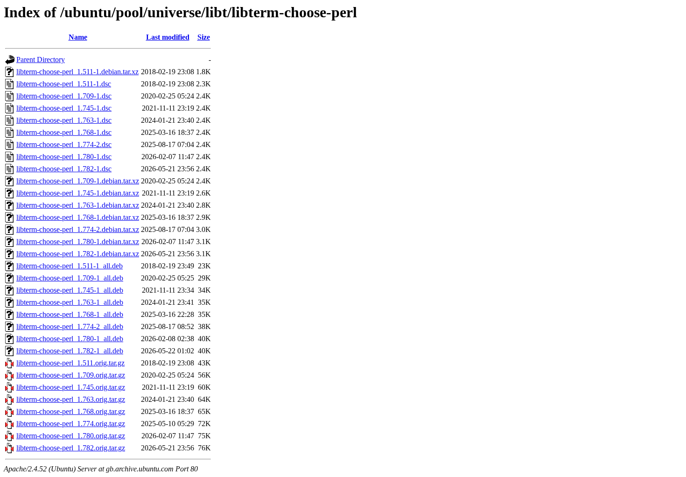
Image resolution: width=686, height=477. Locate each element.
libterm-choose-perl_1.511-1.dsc (63, 84)
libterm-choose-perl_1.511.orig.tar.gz (70, 363)
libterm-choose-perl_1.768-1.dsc (64, 132)
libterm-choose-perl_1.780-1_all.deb (69, 339)
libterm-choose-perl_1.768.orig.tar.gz (70, 411)
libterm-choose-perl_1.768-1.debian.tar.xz (77, 217)
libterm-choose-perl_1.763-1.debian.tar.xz (77, 205)
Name (78, 37)
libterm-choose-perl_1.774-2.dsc (64, 144)
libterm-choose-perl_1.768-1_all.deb (69, 314)
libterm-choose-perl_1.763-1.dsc (64, 120)
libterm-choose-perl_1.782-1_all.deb (69, 351)
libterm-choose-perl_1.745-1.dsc (64, 108)
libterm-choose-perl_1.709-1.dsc (64, 96)
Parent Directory (40, 59)
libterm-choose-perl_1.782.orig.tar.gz (70, 448)
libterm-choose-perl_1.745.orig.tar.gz (70, 387)
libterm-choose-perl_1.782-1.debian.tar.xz (77, 254)
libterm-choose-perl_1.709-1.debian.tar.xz (77, 181)
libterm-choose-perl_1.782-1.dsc (64, 169)
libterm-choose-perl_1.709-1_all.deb (69, 278)
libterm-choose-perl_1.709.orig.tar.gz (70, 375)
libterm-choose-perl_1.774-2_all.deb (69, 326)
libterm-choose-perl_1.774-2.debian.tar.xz (77, 229)
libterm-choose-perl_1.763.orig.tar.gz (70, 399)
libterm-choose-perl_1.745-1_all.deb (69, 290)
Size (203, 37)
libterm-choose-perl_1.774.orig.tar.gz (70, 424)
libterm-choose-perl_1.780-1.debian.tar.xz (77, 242)
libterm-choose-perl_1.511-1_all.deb (69, 266)
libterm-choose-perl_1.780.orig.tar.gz (70, 436)
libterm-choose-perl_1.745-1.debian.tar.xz (77, 193)
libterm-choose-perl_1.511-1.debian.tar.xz (77, 72)
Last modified (167, 37)
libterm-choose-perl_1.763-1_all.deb (69, 302)
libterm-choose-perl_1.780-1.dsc (64, 157)
